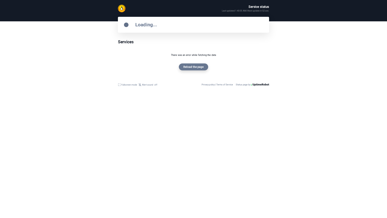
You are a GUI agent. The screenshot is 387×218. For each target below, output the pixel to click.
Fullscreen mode (129, 85)
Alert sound (149, 85)
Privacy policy (208, 84)
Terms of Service (224, 84)
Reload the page (193, 66)
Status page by (243, 84)
